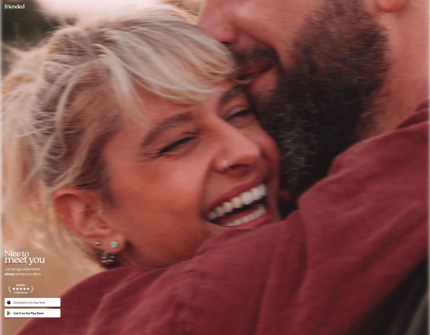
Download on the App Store (29, 302)
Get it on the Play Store (28, 313)
